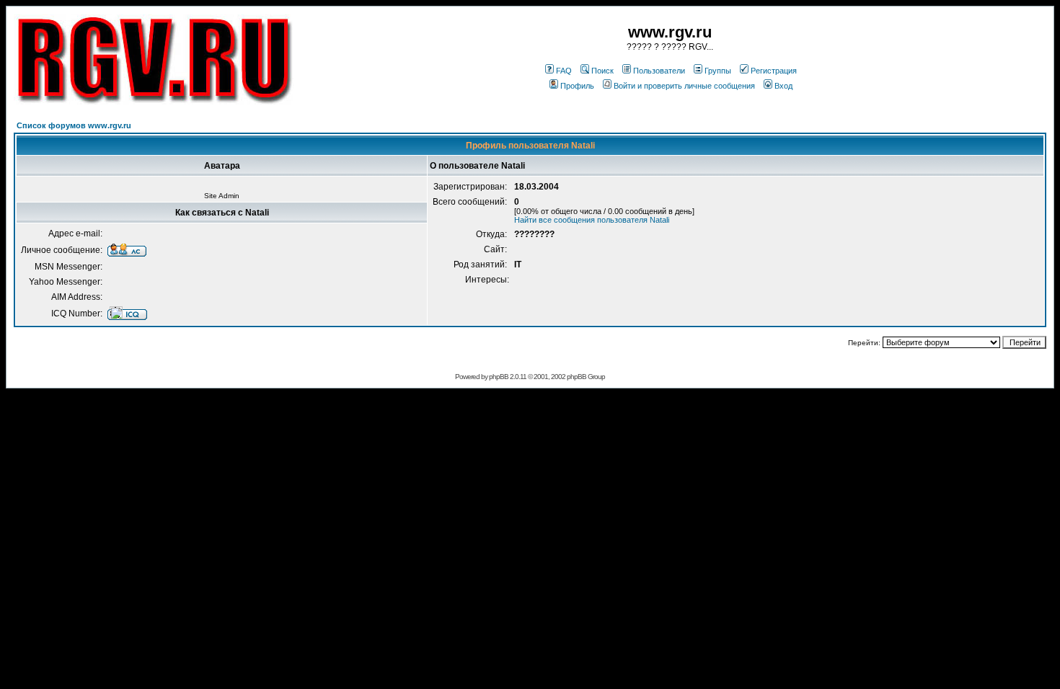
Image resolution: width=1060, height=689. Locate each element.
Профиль (577, 85)
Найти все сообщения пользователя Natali (591, 219)
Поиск (602, 70)
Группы (718, 70)
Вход (783, 85)
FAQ (564, 70)
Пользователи (659, 70)
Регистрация (774, 70)
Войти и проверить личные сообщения (684, 85)
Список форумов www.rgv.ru (74, 125)
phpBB (498, 377)
